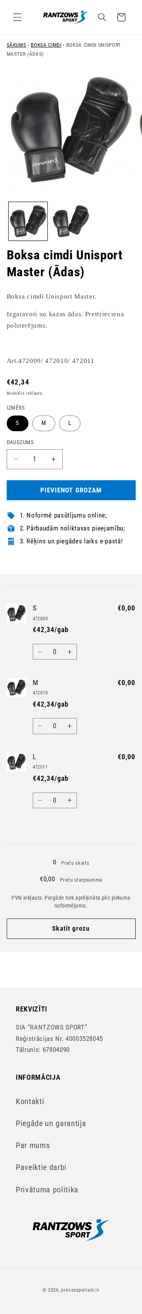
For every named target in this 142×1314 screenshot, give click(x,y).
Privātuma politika (47, 1189)
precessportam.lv (80, 1290)
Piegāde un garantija (51, 1123)
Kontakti (30, 1101)
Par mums (33, 1145)
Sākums (16, 45)
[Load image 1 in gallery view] (28, 221)
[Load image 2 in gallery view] (71, 221)
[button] (17, 17)
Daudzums (20, 442)
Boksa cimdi (46, 45)
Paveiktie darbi (41, 1167)
